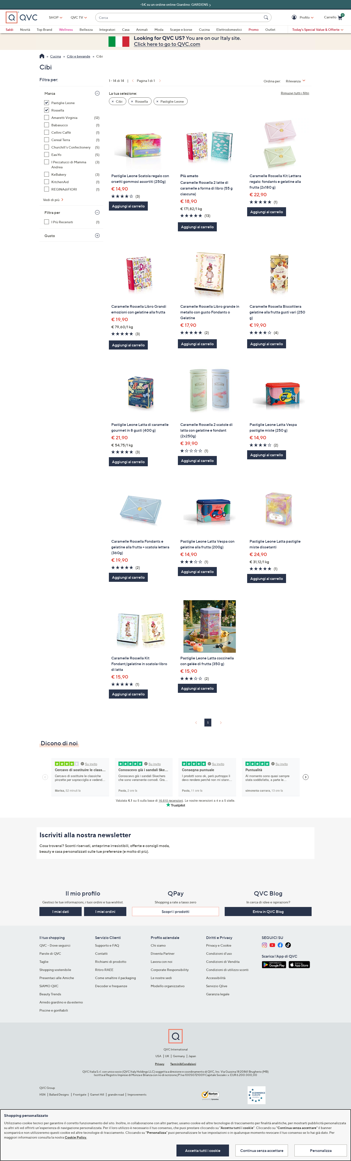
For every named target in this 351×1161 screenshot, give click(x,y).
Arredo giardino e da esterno (61, 1002)
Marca (49, 93)
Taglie (43, 962)
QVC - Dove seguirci (54, 945)
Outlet (270, 29)
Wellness (66, 29)
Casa (125, 29)
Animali (142, 29)
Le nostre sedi (161, 978)
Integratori (107, 29)
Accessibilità (215, 978)
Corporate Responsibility (170, 970)
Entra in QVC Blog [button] (268, 911)
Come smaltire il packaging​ (115, 978)
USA (158, 1056)
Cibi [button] (118, 101)
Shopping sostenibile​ (55, 970)
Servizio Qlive (216, 986)
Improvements (137, 1094)
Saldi (9, 29)
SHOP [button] (53, 17)
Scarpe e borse (181, 29)
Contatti (101, 953)
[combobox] (179, 17)
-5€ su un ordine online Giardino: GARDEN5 (174, 4)
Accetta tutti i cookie (202, 1150)
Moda (158, 29)
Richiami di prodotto (110, 962)
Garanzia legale (217, 994)
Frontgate (79, 1094)
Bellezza (86, 29)
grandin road (116, 1094)
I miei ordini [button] (105, 911)
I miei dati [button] (60, 911)
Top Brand (44, 29)
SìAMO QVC (48, 986)
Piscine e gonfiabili (53, 1010)
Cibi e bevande (78, 56)
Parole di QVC (50, 953)
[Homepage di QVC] (42, 56)
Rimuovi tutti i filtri (295, 93)
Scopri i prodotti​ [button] (175, 911)
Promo (254, 29)
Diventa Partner (163, 953)
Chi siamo (158, 945)
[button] (295, 17)
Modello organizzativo (168, 986)
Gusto (49, 235)
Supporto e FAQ (107, 945)
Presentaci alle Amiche (56, 978)
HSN (42, 1094)
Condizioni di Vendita (222, 962)
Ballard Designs (59, 1094)
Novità (25, 29)
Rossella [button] (141, 101)
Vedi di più (51, 200)
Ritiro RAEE (104, 970)
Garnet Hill (97, 1094)
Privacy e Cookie (218, 945)
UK (167, 1056)
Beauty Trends (50, 994)
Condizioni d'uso (219, 953)
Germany (179, 1056)
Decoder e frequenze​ (111, 986)
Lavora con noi (161, 962)
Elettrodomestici (229, 29)
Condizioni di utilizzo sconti (227, 970)
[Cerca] (266, 17)
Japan (192, 1056)
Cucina (204, 29)
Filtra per (52, 212)
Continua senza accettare (261, 1150)
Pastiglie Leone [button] (172, 101)
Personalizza (321, 1150)
